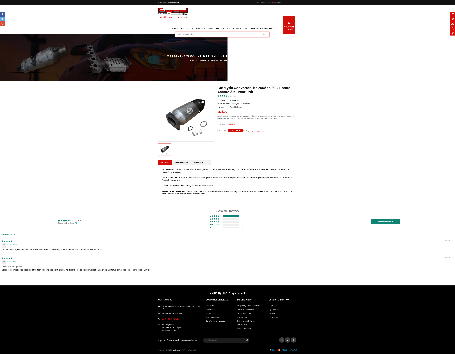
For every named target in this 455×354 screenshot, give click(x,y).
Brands (208, 313)
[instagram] (2, 23)
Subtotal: (221, 124)
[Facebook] (2, 14)
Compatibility (200, 162)
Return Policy (242, 325)
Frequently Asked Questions (248, 306)
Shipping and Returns (246, 321)
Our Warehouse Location (216, 321)
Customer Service (213, 317)
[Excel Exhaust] (283, 350)
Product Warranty (244, 328)
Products (209, 309)
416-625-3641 (173, 2)
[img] (7, 241)
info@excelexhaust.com (172, 314)
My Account (274, 309)
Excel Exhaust (236, 107)
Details (164, 162)
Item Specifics (181, 162)
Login (271, 306)
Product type (223, 104)
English (277, 3)
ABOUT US (210, 306)
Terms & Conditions (245, 309)
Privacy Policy (242, 317)
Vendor (220, 107)
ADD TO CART (262, 346)
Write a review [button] (385, 221)
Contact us (273, 317)
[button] (222, 96)
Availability (222, 100)
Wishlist (272, 313)
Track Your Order (244, 313)
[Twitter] (2, 19)
